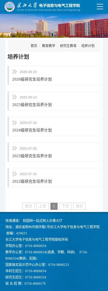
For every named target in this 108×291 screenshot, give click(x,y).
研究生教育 (68, 46)
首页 (34, 46)
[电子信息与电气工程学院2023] (42, 6)
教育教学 (48, 46)
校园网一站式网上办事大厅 (42, 220)
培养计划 (87, 46)
